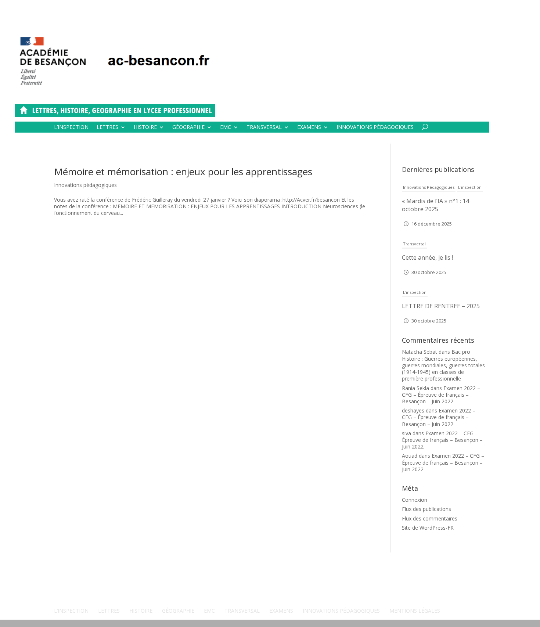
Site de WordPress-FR (428, 527)
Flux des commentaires (429, 518)
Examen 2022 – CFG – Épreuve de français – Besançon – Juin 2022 (441, 395)
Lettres (107, 127)
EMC (225, 127)
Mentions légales (414, 610)
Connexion (414, 499)
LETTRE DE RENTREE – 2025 (441, 306)
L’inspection (71, 127)
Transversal (264, 127)
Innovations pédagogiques (375, 127)
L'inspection (470, 187)
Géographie (188, 127)
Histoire (145, 127)
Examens (309, 127)
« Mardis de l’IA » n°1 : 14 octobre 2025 (435, 205)
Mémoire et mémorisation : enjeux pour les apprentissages (183, 171)
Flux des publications (426, 508)
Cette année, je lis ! (427, 257)
